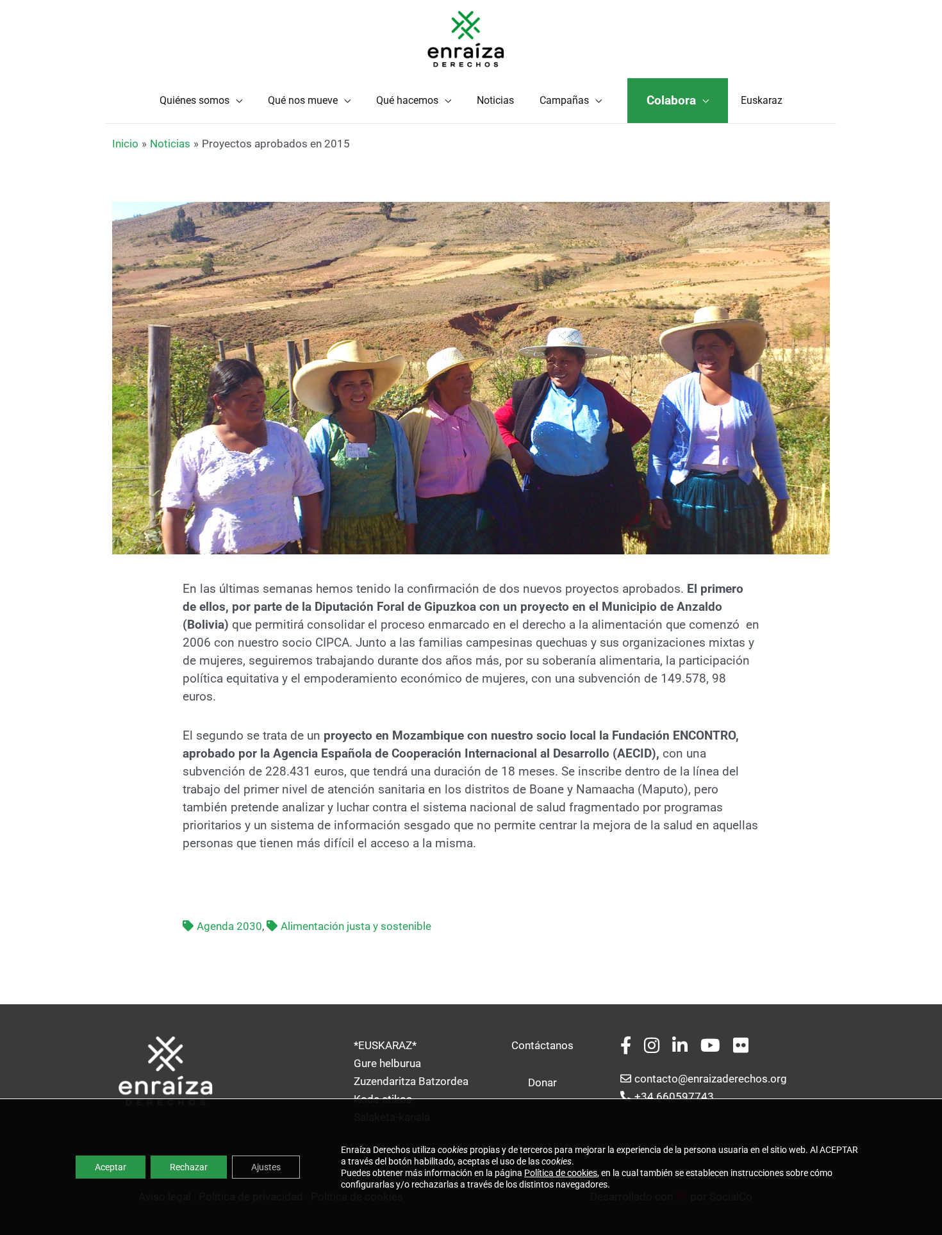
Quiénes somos (194, 100)
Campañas (564, 100)
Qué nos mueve (303, 100)
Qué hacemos (407, 100)
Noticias (495, 100)
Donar (542, 1082)
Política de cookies (560, 1173)
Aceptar (110, 1167)
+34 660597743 (674, 1096)
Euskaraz (761, 100)
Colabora (671, 101)
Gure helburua (387, 1063)
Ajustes (266, 1167)
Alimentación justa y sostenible (356, 926)
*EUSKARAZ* (385, 1045)
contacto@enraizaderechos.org (710, 1078)
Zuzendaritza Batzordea (411, 1081)
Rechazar (189, 1167)
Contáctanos (542, 1045)
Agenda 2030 (229, 926)
